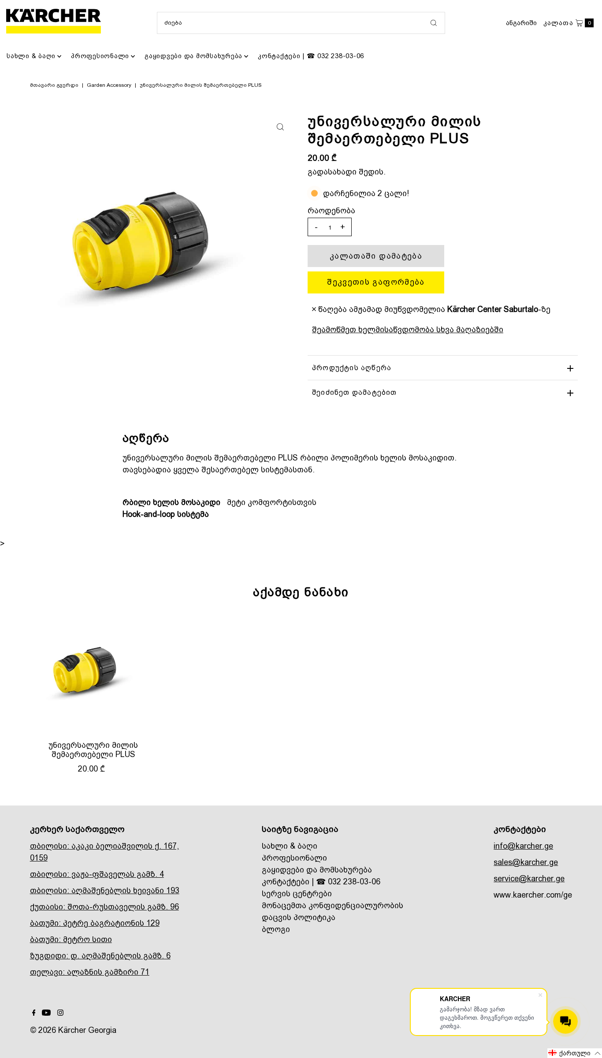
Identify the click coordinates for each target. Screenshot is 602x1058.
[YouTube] (46, 1013)
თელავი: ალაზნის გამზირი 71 (89, 971)
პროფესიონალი (100, 56)
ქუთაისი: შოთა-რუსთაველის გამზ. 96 (104, 906)
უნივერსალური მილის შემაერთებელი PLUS (93, 749)
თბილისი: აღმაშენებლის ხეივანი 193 (104, 890)
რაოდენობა (331, 210)
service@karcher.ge (529, 878)
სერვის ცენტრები (297, 893)
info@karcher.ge (523, 845)
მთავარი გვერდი (54, 85)
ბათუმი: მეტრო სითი (71, 939)
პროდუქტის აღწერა (351, 368)
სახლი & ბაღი (31, 56)
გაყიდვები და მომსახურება (193, 56)
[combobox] (301, 23)
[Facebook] (34, 1013)
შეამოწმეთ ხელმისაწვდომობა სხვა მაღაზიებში (407, 329)
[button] (574, 1053)
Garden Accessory (109, 85)
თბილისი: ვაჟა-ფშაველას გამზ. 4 (97, 874)
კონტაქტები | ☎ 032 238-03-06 (311, 56)
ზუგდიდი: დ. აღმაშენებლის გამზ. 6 (100, 955)
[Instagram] (60, 1013)
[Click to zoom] (280, 127)
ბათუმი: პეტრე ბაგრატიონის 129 (95, 923)
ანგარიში (521, 23)
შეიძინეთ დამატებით (354, 392)
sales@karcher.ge (526, 862)
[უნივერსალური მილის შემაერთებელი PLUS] (93, 672)
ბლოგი (276, 929)
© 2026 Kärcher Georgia (73, 1030)
